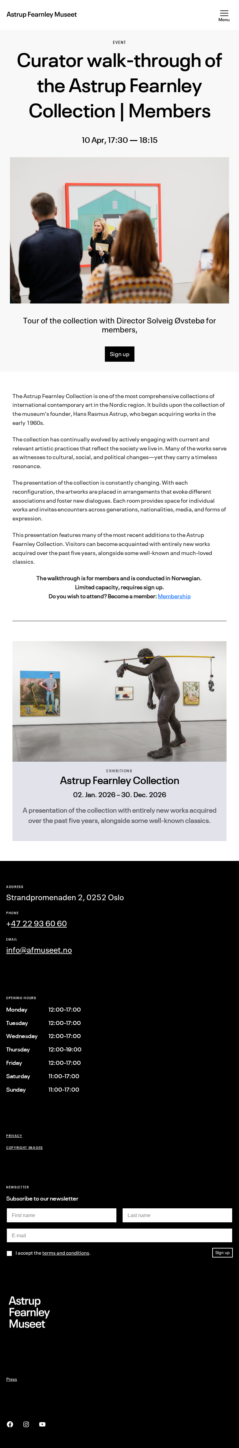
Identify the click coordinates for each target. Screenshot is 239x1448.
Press (11, 1379)
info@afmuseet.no (39, 950)
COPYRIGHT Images (24, 1147)
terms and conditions (65, 1253)
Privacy (14, 1136)
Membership (174, 596)
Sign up (119, 354)
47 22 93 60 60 (39, 923)
